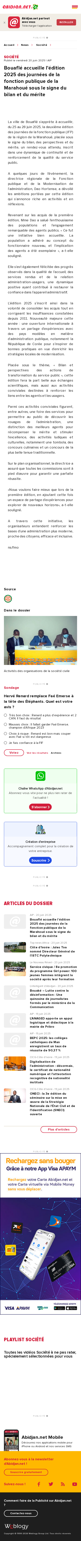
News (25, 45)
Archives (56, 753)
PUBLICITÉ (39, 38)
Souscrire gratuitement (26, 1472)
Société (41, 45)
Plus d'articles (59, 1129)
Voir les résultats (37, 753)
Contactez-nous (20, 1513)
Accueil (9, 45)
